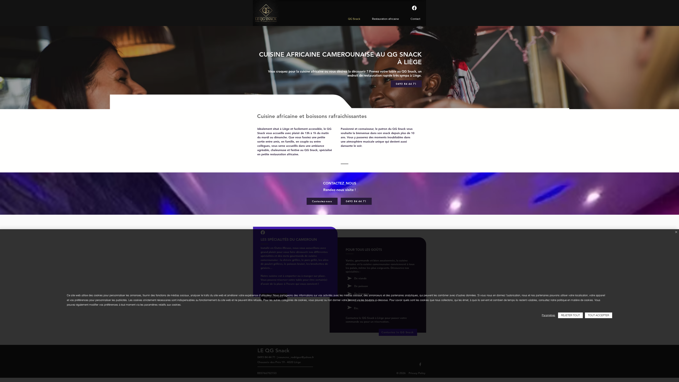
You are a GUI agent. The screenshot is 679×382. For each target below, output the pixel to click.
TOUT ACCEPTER (598, 315)
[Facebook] (414, 8)
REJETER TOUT (570, 315)
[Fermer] (676, 232)
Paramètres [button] (548, 315)
